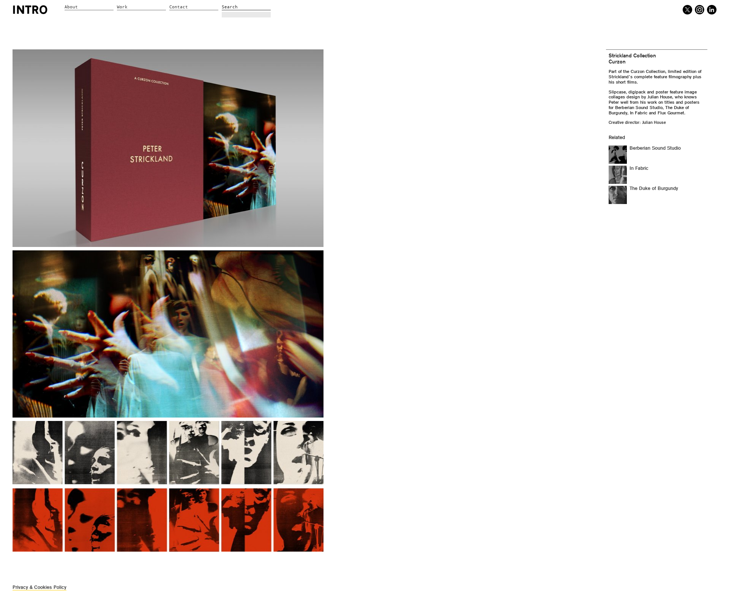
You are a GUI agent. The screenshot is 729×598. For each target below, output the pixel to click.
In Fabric (639, 168)
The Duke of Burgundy (654, 188)
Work (122, 7)
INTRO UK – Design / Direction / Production (30, 9)
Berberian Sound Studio (655, 148)
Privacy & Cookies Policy (39, 587)
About (71, 7)
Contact (178, 7)
